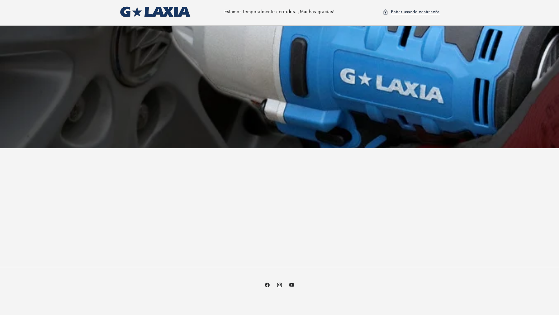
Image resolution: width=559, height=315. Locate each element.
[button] (411, 11)
